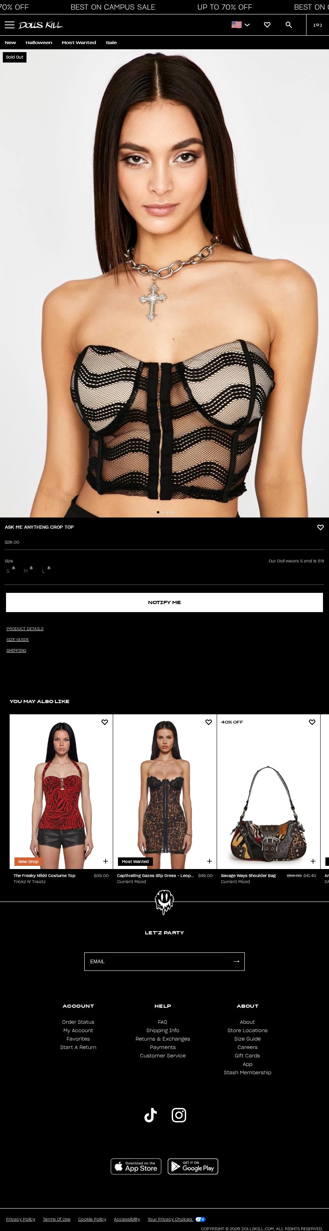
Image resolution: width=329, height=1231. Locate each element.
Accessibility (127, 1219)
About (247, 1022)
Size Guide (247, 1039)
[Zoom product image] (164, 283)
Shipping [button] (16, 651)
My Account (78, 1030)
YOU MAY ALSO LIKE (39, 701)
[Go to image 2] (162, 512)
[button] (110, 7)
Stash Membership (247, 1072)
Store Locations (247, 1030)
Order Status (78, 1022)
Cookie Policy (92, 1219)
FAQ (162, 1022)
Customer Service (163, 1055)
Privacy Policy (20, 1219)
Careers (248, 1047)
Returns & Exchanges (163, 1039)
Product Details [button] (24, 629)
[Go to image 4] (171, 512)
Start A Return (78, 1047)
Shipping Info (162, 1030)
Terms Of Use (57, 1219)
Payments (163, 1047)
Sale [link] (111, 42)
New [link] (10, 42)
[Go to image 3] (167, 512)
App (247, 1064)
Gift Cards (247, 1055)
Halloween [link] (39, 42)
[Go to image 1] (158, 512)
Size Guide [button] (17, 640)
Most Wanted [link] (79, 42)
